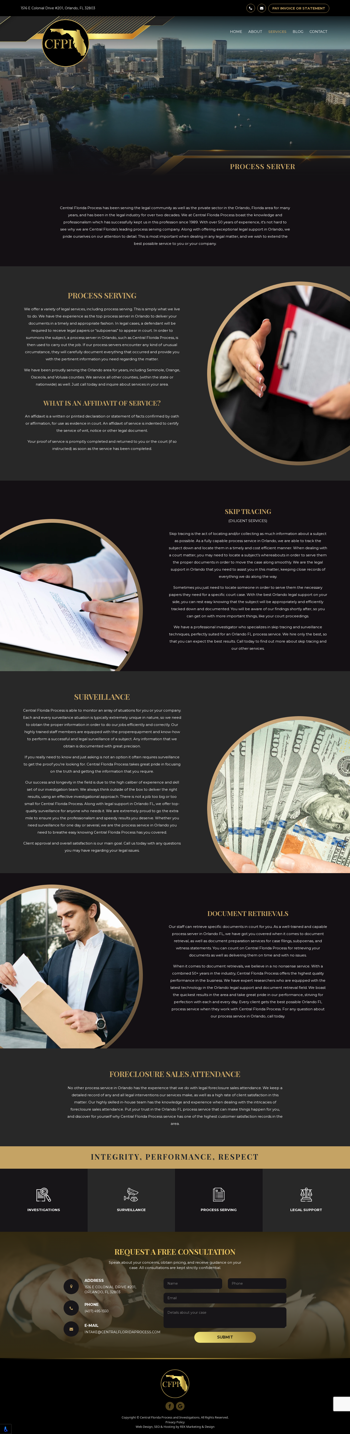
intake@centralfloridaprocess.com (122, 1332)
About (255, 31)
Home (236, 31)
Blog (298, 31)
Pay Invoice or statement (298, 8)
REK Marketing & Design (197, 1426)
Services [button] (277, 31)
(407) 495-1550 (97, 1311)
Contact (318, 31)
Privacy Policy (175, 1422)
